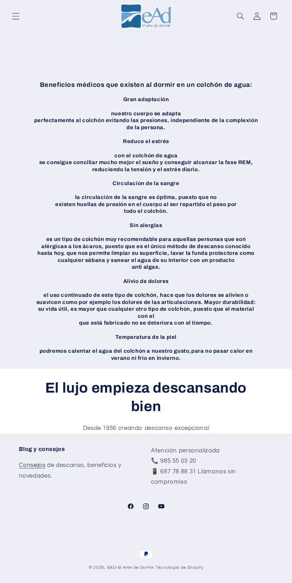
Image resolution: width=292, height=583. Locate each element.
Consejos (32, 465)
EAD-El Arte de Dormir (130, 567)
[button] (15, 16)
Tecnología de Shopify (179, 567)
